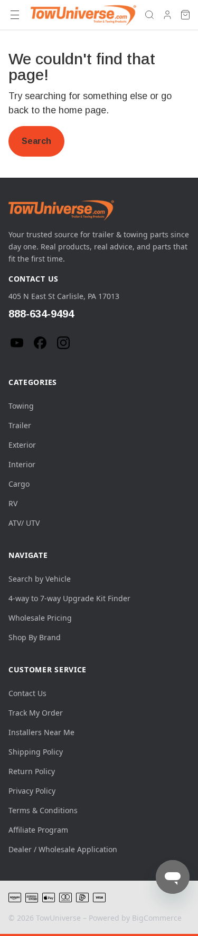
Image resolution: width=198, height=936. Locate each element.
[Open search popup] (149, 14)
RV (12, 503)
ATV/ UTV (24, 523)
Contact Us (27, 693)
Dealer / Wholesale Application (62, 849)
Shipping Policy (35, 752)
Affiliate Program (38, 830)
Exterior (22, 445)
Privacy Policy (31, 791)
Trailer (19, 425)
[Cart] (185, 14)
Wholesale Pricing (40, 618)
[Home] (83, 14)
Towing (21, 406)
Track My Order (35, 713)
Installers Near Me (41, 732)
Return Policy (31, 771)
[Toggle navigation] (14, 14)
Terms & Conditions (43, 810)
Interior (21, 464)
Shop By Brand (34, 637)
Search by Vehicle (39, 579)
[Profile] (167, 14)
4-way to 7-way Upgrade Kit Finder (69, 598)
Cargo (19, 484)
